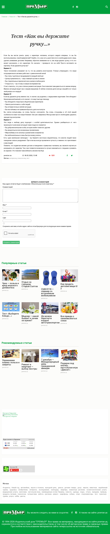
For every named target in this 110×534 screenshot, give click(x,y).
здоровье (13, 490)
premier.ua (102, 512)
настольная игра (34, 492)
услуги (11, 496)
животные (93, 487)
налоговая (23, 492)
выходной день (51, 487)
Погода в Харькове (9, 413)
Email (5, 211)
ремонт (55, 494)
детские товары (70, 487)
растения (48, 494)
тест (27, 158)
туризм (5, 496)
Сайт (4, 218)
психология (22, 158)
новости (68, 492)
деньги (60, 487)
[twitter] (73, 155)
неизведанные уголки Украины (53, 492)
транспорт (102, 494)
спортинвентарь (87, 494)
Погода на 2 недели (10, 416)
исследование (44, 490)
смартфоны (64, 494)
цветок (22, 496)
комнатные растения (77, 490)
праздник (95, 492)
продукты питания (9, 494)
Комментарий (8, 187)
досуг (80, 487)
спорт (78, 494)
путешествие (32, 494)
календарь (55, 490)
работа (40, 494)
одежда (76, 492)
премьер (103, 492)
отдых (82, 492)
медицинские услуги (10, 492)
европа (85, 487)
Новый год (15, 487)
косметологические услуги (96, 490)
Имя (5, 205)
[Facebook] (69, 155)
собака (71, 494)
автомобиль (25, 487)
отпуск (88, 492)
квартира (64, 490)
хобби (17, 496)
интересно (13, 158)
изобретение (23, 490)
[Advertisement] (40, 25)
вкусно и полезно (37, 487)
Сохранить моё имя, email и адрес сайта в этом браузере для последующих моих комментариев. (37, 226)
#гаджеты (6, 487)
